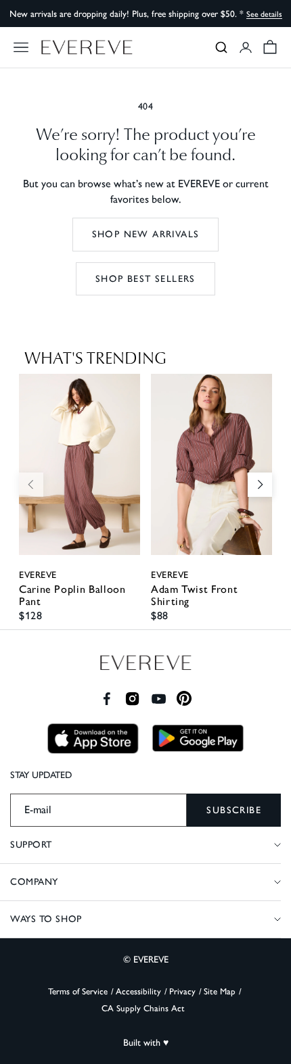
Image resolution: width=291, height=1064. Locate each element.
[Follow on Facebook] (106, 698)
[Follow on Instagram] (132, 698)
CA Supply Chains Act (143, 1008)
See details (264, 14)
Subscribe (233, 810)
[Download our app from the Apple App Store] (93, 738)
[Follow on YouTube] (158, 698)
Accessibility (138, 991)
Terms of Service (78, 991)
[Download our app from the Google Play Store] (198, 738)
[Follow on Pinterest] (184, 698)
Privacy (182, 991)
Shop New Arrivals (146, 234)
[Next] (260, 485)
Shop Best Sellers (145, 279)
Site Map (220, 991)
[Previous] (31, 485)
